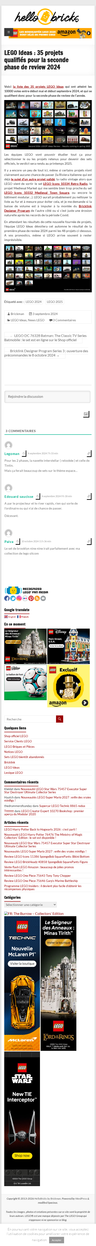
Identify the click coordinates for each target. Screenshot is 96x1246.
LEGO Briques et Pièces (19, 746)
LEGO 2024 (34, 302)
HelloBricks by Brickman (47, 1198)
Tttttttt (9, 811)
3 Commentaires (64, 320)
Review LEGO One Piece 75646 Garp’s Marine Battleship (41, 881)
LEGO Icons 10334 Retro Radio (65, 184)
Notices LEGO (13, 752)
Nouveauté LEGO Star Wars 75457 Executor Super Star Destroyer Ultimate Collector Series (45, 790)
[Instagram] (19, 598)
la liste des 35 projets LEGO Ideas (38, 86)
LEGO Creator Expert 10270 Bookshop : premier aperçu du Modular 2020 (44, 812)
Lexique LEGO (13, 772)
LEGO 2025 (55, 302)
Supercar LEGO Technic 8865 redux (62, 806)
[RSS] (37, 598)
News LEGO (36, 320)
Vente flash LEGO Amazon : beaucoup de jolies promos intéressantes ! (39, 868)
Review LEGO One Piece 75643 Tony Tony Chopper (37, 875)
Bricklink (9, 762)
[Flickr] (25, 598)
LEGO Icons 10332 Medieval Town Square (36, 193)
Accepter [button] (56, 1240)
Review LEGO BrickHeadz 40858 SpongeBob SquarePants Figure (46, 862)
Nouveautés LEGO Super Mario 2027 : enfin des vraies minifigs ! (47, 799)
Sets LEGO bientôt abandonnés (24, 757)
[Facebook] (7, 598)
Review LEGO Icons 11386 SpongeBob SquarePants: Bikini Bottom (47, 856)
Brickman (17, 314)
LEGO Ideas (19, 320)
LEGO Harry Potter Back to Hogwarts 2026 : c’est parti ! (40, 829)
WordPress (81, 1198)
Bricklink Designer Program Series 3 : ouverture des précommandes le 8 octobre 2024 (46, 353)
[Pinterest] (31, 598)
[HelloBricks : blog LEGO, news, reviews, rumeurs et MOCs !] (46, 10)
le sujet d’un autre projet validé (33, 179)
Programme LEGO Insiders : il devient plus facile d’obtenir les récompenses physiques (42, 887)
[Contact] (43, 598)
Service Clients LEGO (18, 741)
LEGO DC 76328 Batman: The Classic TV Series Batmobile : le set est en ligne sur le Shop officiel (45, 337)
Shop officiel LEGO (16, 736)
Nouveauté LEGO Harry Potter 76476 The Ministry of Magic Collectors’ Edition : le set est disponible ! (43, 836)
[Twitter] (13, 598)
